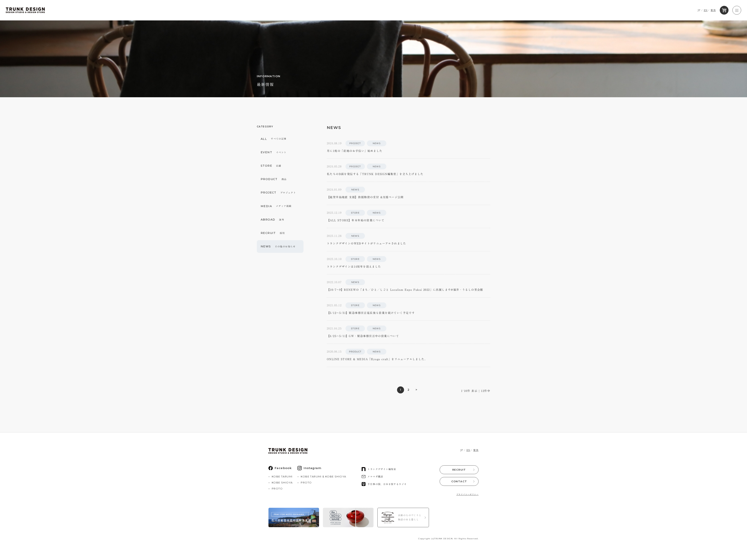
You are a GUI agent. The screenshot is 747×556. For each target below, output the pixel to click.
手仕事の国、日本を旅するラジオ (387, 484)
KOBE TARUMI (282, 476)
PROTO (277, 488)
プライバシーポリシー (467, 494)
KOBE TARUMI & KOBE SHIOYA (323, 476)
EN (706, 10)
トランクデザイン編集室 (381, 469)
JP (699, 10)
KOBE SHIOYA (282, 482)
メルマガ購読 (375, 476)
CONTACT (459, 481)
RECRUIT (459, 469)
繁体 (713, 10)
